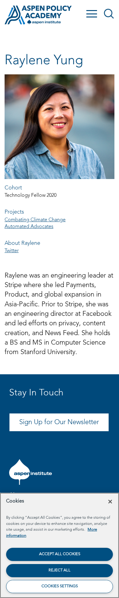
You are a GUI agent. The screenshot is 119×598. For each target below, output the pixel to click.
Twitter (12, 251)
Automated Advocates (29, 226)
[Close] (110, 501)
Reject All (59, 570)
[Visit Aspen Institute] (30, 472)
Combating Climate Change (35, 220)
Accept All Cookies (59, 554)
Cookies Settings (59, 586)
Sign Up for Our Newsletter (59, 422)
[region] (59, 545)
